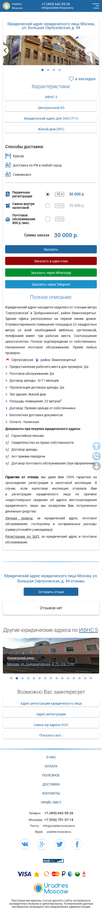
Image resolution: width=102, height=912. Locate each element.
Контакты (51, 793)
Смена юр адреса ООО (51, 725)
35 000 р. (77, 206)
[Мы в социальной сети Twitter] (59, 844)
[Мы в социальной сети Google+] (42, 844)
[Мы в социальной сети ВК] (25, 844)
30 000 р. (77, 194)
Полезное (51, 775)
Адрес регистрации (51, 714)
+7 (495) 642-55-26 (56, 4)
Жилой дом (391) (51, 129)
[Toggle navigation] (95, 6)
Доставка (51, 784)
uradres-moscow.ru (59, 832)
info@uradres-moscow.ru (58, 8)
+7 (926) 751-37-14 (58, 820)
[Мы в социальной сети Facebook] (77, 844)
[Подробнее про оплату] (24, 874)
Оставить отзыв (51, 592)
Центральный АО (51, 108)
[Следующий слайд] (96, 50)
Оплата (51, 766)
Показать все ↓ (51, 735)
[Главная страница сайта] (51, 887)
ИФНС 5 (51, 97)
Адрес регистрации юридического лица (51, 703)
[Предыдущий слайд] (6, 50)
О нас (51, 757)
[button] (42, 70)
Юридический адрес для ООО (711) (51, 118)
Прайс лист (51, 802)
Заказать (51, 249)
